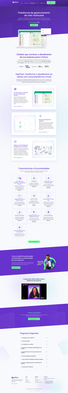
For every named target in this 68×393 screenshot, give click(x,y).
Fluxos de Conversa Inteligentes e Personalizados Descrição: (19, 183)
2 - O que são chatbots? (25, 341)
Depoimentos (32, 3)
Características (26, 3)
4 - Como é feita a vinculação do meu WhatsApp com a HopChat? (31, 348)
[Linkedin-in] (16, 383)
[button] (12, 66)
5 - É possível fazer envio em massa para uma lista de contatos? (31, 352)
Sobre (37, 3)
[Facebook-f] (12, 383)
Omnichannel (34, 181)
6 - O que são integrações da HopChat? (28, 356)
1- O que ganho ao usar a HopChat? (27, 337)
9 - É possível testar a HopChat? (27, 366)
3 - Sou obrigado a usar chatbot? (27, 344)
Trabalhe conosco (43, 3)
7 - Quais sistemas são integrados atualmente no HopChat (32, 359)
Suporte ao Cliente (34, 199)
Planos (22, 3)
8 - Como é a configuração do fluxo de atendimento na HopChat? (31, 363)
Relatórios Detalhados (48, 215)
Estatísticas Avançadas (19, 215)
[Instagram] (14, 383)
